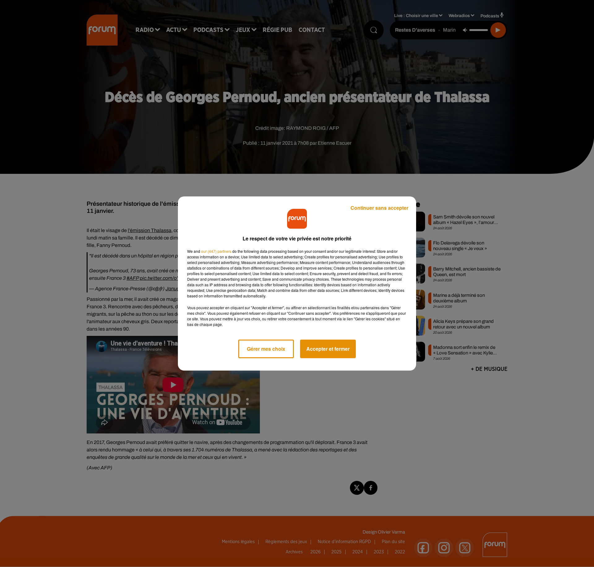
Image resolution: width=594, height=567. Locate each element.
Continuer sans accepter (379, 207)
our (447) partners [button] (216, 251)
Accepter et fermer (328, 348)
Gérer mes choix (266, 348)
